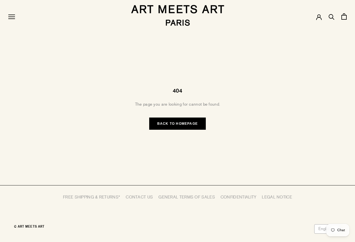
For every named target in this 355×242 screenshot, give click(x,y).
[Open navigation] (11, 16)
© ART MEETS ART (29, 226)
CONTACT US (139, 197)
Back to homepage (177, 124)
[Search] (331, 16)
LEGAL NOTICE (277, 197)
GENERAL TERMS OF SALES (186, 197)
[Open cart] (344, 16)
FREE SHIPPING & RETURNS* (91, 197)
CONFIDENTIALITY (238, 197)
